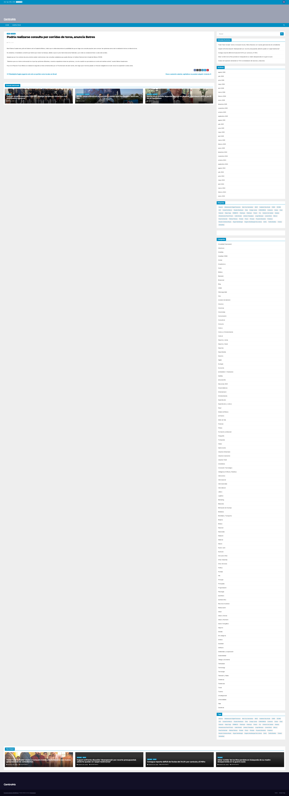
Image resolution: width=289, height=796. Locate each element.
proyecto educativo (261, 219)
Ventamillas (221, 224)
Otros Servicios (222, 563)
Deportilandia (222, 352)
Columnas (221, 308)
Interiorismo (221, 476)
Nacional (149, 94)
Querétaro (221, 595)
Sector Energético (223, 623)
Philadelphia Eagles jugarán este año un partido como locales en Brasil (32, 74)
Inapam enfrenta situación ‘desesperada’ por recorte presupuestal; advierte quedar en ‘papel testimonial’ (249, 49)
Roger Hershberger (238, 221)
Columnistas (221, 312)
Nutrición (221, 552)
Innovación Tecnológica (225, 468)
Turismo (220, 691)
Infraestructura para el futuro (226, 216)
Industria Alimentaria (224, 452)
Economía (221, 368)
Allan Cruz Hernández (247, 207)
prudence (270, 219)
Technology (221, 667)
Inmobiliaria (221, 464)
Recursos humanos (224, 603)
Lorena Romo (268, 216)
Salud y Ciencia (222, 615)
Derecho (220, 356)
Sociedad (221, 643)
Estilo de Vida (222, 420)
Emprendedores (223, 388)
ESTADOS (221, 416)
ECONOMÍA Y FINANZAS (225, 372)
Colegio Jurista (253, 210)
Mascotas (221, 504)
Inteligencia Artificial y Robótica (227, 472)
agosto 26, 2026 (13, 764)
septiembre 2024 (223, 164)
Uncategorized (222, 695)
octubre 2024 (222, 160)
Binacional (221, 280)
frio (260, 213)
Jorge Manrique (259, 216)
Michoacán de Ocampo (225, 508)
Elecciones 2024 (223, 384)
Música (220, 524)
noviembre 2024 (223, 156)
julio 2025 (221, 124)
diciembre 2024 (222, 152)
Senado (220, 631)
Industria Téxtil (222, 460)
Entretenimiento (222, 396)
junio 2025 (221, 128)
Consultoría (221, 320)
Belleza (220, 272)
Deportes (221, 348)
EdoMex (220, 376)
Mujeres (220, 520)
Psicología (221, 591)
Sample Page (16, 25)
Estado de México (223, 412)
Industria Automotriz (224, 456)
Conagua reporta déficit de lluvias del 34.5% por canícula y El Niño (237, 53)
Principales (221, 583)
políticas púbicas (233, 219)
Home (7, 25)
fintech (255, 213)
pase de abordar (223, 219)
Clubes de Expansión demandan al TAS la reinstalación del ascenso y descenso (241, 61)
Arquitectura (221, 264)
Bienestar (221, 276)
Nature (220, 544)
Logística (220, 496)
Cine (219, 296)
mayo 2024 (221, 180)
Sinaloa (220, 639)
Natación (220, 536)
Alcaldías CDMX (223, 256)
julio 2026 (221, 76)
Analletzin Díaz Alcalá (265, 207)
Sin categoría (222, 635)
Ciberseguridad (222, 292)
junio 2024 (221, 176)
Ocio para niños (222, 555)
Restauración (222, 607)
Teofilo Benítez (272, 221)
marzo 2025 (221, 140)
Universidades (222, 699)
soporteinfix (24, 764)
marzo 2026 (221, 92)
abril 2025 (221, 136)
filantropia (242, 213)
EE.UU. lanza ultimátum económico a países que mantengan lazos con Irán (108, 97)
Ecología (220, 364)
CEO (220, 210)
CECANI (279, 207)
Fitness (220, 428)
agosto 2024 (221, 168)
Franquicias (221, 440)
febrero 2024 (222, 192)
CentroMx (10, 19)
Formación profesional (224, 432)
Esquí (219, 408)
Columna (220, 304)
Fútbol (220, 444)
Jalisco (220, 492)
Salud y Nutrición (223, 619)
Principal (252, 219)
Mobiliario (221, 512)
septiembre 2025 (223, 116)
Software (221, 647)
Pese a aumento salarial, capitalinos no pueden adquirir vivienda (188, 74)
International (222, 488)
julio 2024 (221, 172)
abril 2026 (221, 88)
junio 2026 (221, 80)
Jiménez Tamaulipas (248, 216)
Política (220, 567)
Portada (13, 33)
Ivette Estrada (238, 216)
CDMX (8, 33)
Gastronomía (222, 448)
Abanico (221, 207)
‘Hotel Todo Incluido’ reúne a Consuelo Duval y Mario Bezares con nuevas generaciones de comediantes (249, 45)
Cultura (276, 210)
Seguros (220, 627)
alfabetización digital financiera (232, 207)
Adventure (221, 248)
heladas (277, 213)
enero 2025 (221, 148)
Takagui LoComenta (224, 659)
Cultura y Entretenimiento (225, 332)
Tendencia (221, 679)
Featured (221, 213)
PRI (219, 575)
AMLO (256, 207)
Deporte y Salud (223, 344)
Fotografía (221, 436)
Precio (246, 219)
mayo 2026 (221, 84)
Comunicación (222, 316)
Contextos (270, 210)
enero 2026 (221, 100)
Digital (220, 360)
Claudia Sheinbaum (238, 210)
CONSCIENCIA (262, 210)
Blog (219, 284)
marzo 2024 (221, 188)
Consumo (221, 324)
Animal (220, 260)
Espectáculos (222, 400)
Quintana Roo (222, 599)
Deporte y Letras (223, 340)
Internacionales (222, 484)
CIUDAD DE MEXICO (224, 300)
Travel (220, 687)
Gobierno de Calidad (268, 213)
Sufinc (265, 221)
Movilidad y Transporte (225, 516)
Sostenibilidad (222, 655)
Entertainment (222, 392)
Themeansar (33, 792)
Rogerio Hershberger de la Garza (253, 221)
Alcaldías (220, 252)
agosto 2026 (221, 72)
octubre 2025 (222, 112)
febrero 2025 (222, 144)
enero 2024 (221, 196)
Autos (220, 268)
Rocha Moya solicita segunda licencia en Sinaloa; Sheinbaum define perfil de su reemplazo (179, 97)
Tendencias (221, 683)
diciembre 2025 (222, 104)
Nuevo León (221, 548)
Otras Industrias (222, 559)
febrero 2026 (222, 96)
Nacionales (221, 532)
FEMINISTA (235, 213)
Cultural (220, 336)
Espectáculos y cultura (225, 404)
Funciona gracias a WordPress (11, 792)
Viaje (219, 703)
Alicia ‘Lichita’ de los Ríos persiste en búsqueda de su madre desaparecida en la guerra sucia (245, 57)
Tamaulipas (221, 663)
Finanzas (220, 424)
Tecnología (221, 671)
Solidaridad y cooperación (225, 651)
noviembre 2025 (223, 108)
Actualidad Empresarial (225, 244)
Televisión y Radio (223, 675)
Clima (246, 210)
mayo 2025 (221, 132)
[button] (284, 25)
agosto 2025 (221, 120)
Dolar (281, 210)
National (220, 540)
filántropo (249, 213)
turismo (280, 221)
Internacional (80, 94)
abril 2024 (221, 184)
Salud (219, 611)
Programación (222, 587)
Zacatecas (221, 707)
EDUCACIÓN (222, 380)
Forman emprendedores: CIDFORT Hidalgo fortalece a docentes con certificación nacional (36, 97)
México (275, 216)
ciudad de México (227, 210)
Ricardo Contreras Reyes (225, 221)
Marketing (221, 500)
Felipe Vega (228, 213)
